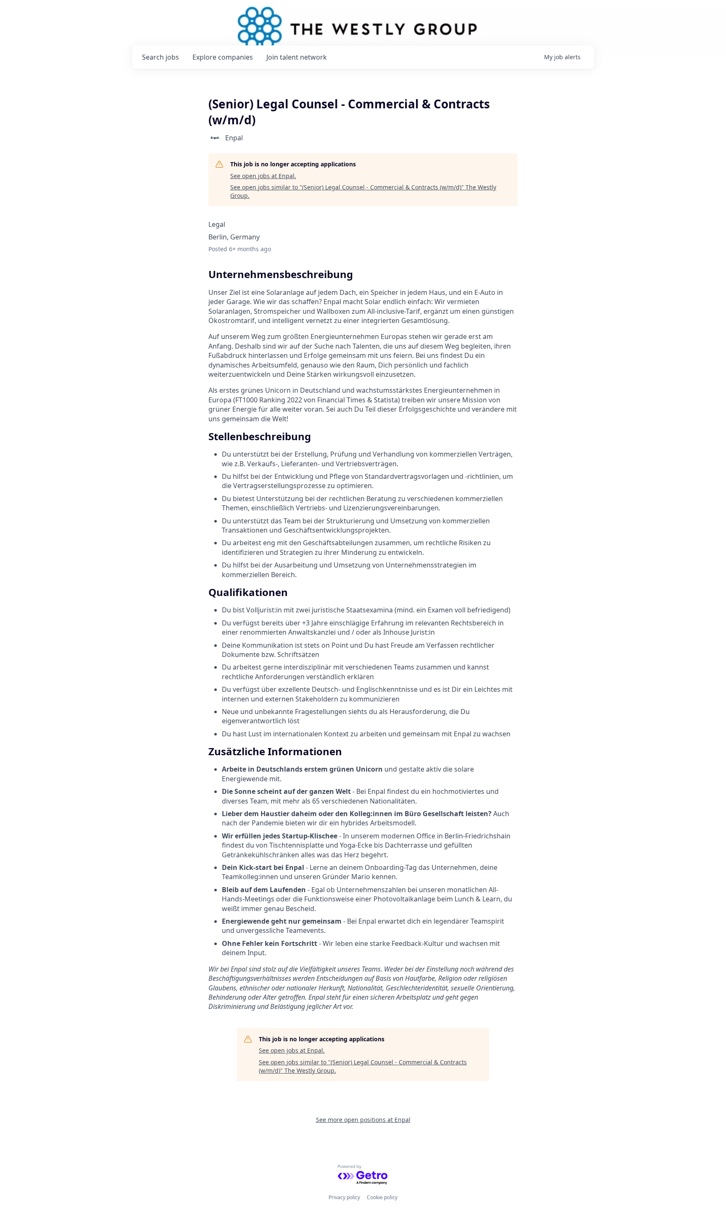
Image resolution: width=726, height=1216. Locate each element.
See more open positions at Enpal (363, 1120)
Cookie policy (382, 1197)
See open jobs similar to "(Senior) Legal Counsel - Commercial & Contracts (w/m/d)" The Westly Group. (363, 191)
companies (222, 57)
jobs (160, 57)
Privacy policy (344, 1197)
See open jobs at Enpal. (263, 176)
